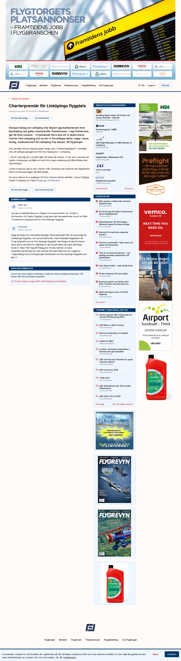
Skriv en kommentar (43, 190)
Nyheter (44, 85)
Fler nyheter (100, 302)
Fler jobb (128, 189)
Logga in (152, 85)
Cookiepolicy (69, 657)
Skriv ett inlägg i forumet (122, 404)
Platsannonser (71, 85)
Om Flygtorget (106, 85)
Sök (143, 85)
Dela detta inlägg (21, 118)
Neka (155, 654)
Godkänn (171, 654)
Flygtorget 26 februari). (48, 180)
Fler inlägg (100, 404)
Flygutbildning (88, 85)
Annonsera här (101, 189)
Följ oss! (165, 85)
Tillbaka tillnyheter (20, 99)
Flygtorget (31, 85)
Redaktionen (44, 111)
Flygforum (56, 85)
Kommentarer (43, 118)
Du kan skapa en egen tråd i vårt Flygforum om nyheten (40, 281)
